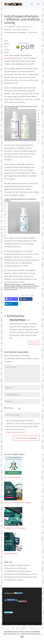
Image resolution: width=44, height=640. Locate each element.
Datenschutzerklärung (15, 432)
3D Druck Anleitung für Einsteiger (17, 502)
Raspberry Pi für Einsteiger (15, 528)
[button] (11, 299)
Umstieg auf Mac (11, 553)
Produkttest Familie (14, 27)
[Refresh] (19, 408)
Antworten (34, 343)
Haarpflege (22, 32)
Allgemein (7, 30)
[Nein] (41, 634)
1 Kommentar (32, 32)
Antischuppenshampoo (20, 30)
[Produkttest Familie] (18, 593)
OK (22, 637)
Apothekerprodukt (10, 32)
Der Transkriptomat (12, 477)
